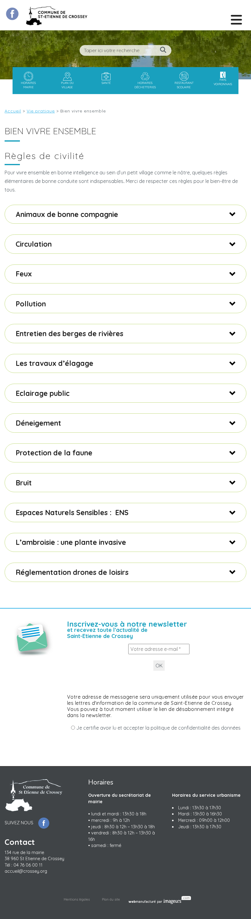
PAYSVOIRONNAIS (223, 82)
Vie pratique (41, 111)
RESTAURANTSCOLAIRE (183, 85)
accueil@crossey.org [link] (26, 871)
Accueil (13, 111)
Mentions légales (77, 900)
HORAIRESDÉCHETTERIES (145, 85)
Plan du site (111, 900)
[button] (125, 214)
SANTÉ (106, 83)
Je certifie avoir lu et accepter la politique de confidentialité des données (158, 728)
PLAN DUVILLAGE (67, 85)
